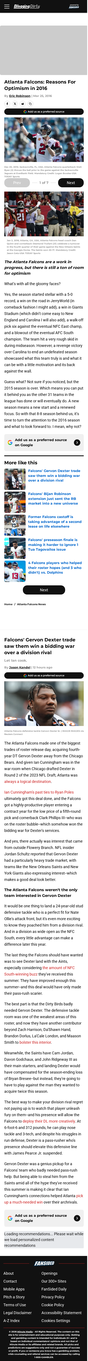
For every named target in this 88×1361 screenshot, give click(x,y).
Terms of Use (14, 1305)
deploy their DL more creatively (49, 1121)
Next (71, 182)
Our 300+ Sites (53, 1281)
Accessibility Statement (61, 1312)
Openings (49, 1273)
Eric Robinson (20, 96)
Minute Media (25, 1331)
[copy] (30, 104)
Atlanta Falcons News (31, 604)
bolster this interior (35, 1042)
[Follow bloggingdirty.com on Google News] (77, 442)
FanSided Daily (54, 1289)
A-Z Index (11, 1320)
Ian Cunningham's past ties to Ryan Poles (39, 792)
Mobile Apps (14, 1289)
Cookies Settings (55, 1320)
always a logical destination (27, 781)
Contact (10, 1281)
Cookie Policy (52, 1305)
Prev (17, 182)
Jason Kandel (19, 667)
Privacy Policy (53, 1297)
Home (8, 604)
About (8, 1273)
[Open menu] (6, 6)
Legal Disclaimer (17, 1312)
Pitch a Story (14, 1297)
